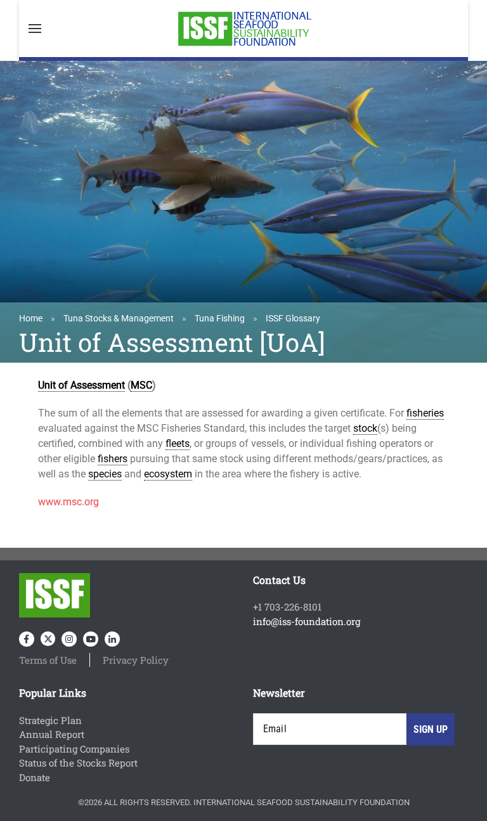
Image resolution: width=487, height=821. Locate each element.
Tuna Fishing (220, 318)
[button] (35, 28)
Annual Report (51, 734)
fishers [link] (112, 459)
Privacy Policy (136, 660)
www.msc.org (68, 502)
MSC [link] (141, 385)
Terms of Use (48, 660)
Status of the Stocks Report (78, 762)
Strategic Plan (50, 720)
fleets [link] (178, 443)
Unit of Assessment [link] (81, 385)
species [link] (105, 474)
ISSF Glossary (293, 318)
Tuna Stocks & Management (118, 318)
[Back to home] (243, 28)
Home (30, 318)
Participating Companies (74, 748)
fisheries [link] (425, 413)
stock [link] (365, 428)
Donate (34, 777)
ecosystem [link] (168, 474)
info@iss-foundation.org (306, 621)
